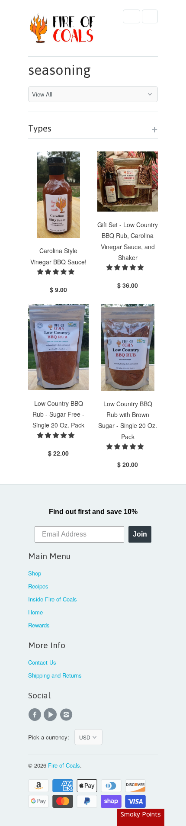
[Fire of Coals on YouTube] (51, 714)
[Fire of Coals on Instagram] (67, 714)
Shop (34, 573)
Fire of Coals (64, 765)
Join (140, 534)
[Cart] (150, 16)
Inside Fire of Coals (52, 599)
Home (35, 612)
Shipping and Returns (55, 675)
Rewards (39, 625)
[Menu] (131, 16)
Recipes (38, 586)
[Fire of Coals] (62, 31)
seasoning (59, 70)
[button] (56, 271)
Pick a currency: (51, 737)
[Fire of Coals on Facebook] (36, 714)
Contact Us (42, 662)
